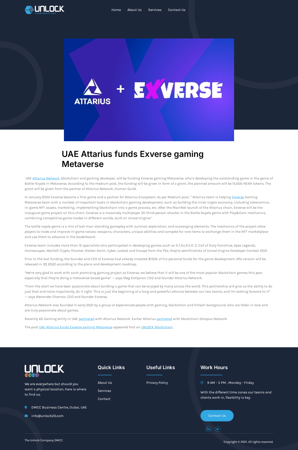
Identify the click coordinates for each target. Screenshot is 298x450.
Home (116, 10)
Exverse (238, 197)
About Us (134, 10)
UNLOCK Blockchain (157, 327)
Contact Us (176, 10)
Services (154, 10)
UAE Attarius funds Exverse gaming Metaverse (75, 327)
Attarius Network (46, 178)
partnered (86, 319)
